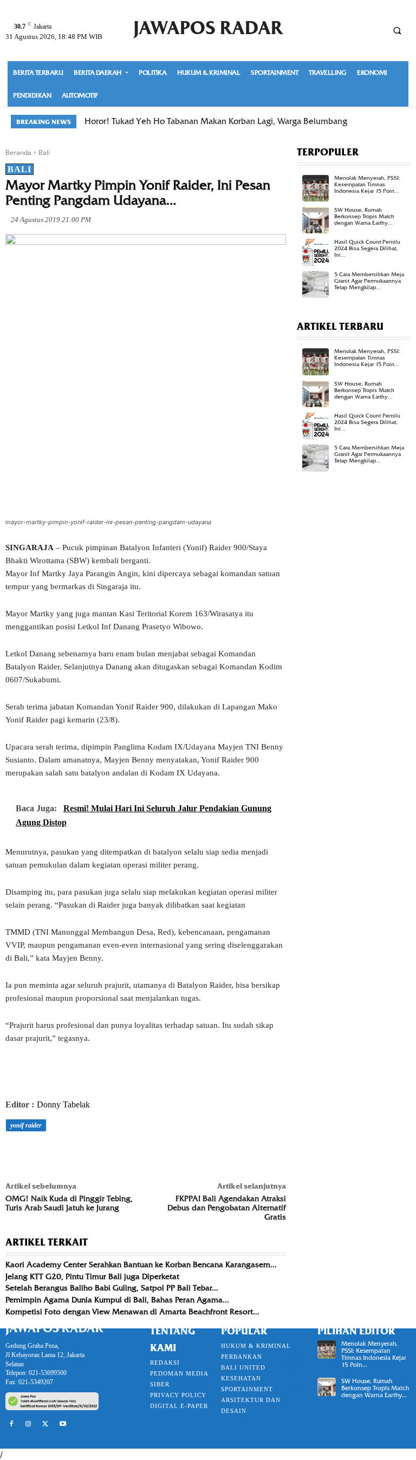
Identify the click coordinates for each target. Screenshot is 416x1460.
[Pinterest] (66, 1155)
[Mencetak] (141, 1155)
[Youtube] (63, 1424)
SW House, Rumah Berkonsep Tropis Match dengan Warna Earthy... (364, 216)
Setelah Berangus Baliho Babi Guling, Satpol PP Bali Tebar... (111, 1288)
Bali (44, 152)
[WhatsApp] (91, 1155)
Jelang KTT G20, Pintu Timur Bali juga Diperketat (92, 1276)
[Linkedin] (116, 1155)
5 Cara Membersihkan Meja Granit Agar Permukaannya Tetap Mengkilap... (369, 281)
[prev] (381, 121)
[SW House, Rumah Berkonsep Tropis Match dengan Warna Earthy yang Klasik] (315, 220)
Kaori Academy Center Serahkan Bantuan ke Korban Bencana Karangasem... (141, 1264)
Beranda (18, 152)
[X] (41, 1155)
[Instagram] (29, 1424)
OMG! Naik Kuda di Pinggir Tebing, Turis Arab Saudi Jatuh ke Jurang (69, 1203)
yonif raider (26, 1125)
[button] (397, 30)
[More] (166, 1155)
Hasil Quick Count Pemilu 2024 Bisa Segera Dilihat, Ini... (367, 248)
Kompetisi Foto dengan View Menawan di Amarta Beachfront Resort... (132, 1311)
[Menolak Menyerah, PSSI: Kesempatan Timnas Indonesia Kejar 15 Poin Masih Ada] (315, 188)
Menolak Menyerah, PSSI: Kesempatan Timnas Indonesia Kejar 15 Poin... (367, 184)
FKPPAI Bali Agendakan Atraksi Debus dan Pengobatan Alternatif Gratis (226, 1208)
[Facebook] (16, 1155)
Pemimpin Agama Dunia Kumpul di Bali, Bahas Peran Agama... (117, 1300)
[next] (398, 121)
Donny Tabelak (63, 1104)
